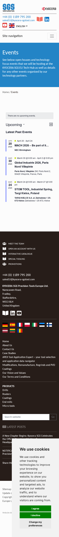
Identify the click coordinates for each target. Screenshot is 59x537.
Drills (5, 390)
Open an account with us (21, 249)
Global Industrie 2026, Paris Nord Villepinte (32, 164)
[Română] (19, 331)
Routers (6, 394)
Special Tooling (16, 259)
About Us (7, 345)
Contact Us (8, 349)
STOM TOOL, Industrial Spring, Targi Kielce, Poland (34, 191)
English (20, 26)
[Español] (12, 325)
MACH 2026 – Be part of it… (32, 145)
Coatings (7, 398)
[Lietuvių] (12, 331)
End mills (7, 402)
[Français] (19, 325)
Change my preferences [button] (35, 524)
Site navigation (12, 36)
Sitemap (6, 489)
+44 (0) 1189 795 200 (16, 17)
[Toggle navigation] (52, 36)
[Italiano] (34, 325)
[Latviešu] (5, 331)
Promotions (14, 264)
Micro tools (8, 406)
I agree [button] (35, 508)
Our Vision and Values (14, 373)
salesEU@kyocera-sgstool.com (18, 20)
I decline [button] (35, 515)
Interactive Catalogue (20, 254)
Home (5, 92)
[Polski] (27, 325)
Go (52, 417)
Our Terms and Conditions (16, 377)
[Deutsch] (5, 325)
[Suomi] (49, 325)
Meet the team (16, 244)
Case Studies (9, 353)
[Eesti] (42, 325)
